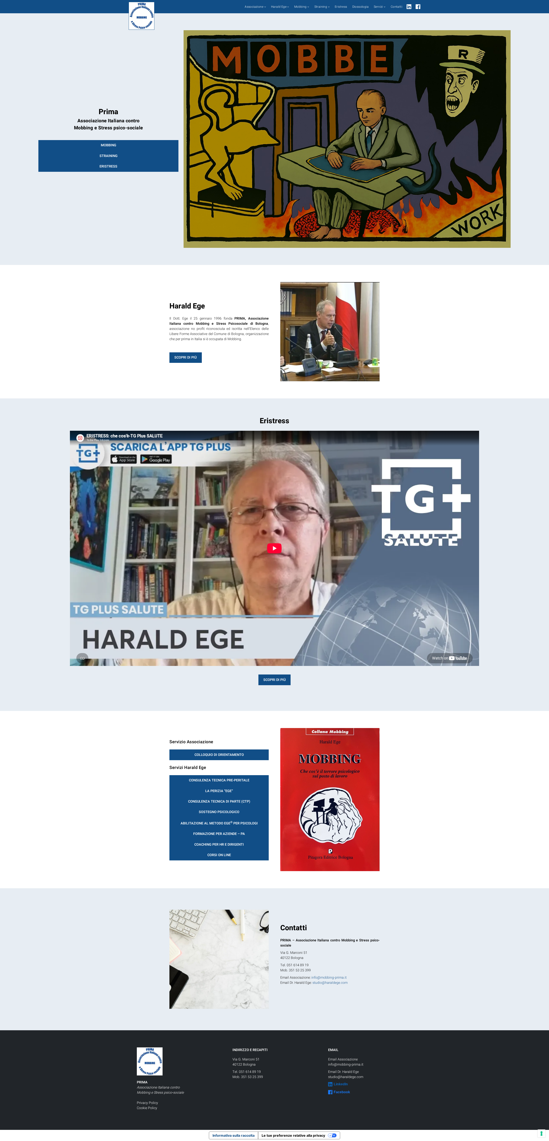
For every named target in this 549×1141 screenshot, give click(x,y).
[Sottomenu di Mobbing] (308, 6)
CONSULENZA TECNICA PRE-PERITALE (219, 780)
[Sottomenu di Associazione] (265, 6)
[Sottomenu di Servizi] (384, 6)
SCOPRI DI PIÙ (185, 357)
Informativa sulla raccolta (234, 1135)
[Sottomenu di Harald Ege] (288, 6)
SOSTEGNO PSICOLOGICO (219, 812)
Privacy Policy (147, 1102)
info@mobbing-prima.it (329, 977)
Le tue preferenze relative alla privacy (293, 1135)
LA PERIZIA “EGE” (219, 791)
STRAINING (109, 156)
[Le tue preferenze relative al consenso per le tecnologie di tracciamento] (541, 1133)
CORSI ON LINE (219, 855)
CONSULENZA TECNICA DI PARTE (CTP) (219, 801)
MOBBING (108, 145)
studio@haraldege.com (330, 982)
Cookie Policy (147, 1108)
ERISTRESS (108, 166)
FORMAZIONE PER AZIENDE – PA (219, 833)
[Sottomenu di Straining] (329, 6)
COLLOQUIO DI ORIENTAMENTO (219, 754)
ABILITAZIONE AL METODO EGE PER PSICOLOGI (219, 823)
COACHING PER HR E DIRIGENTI (219, 844)
